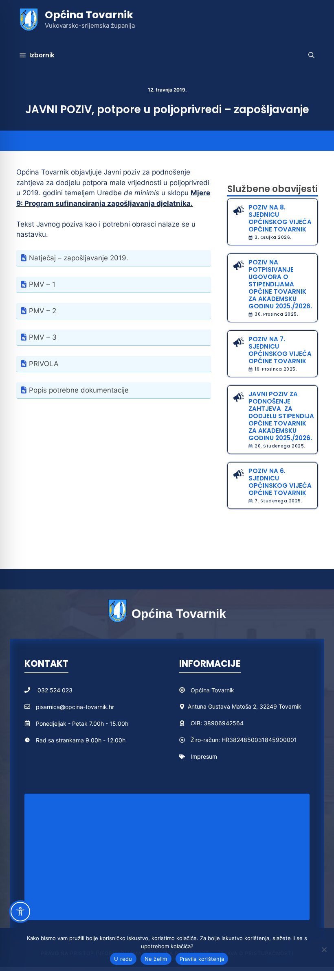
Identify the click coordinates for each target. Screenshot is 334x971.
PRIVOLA (44, 364)
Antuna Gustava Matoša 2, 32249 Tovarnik (244, 706)
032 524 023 (55, 690)
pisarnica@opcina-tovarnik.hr (75, 706)
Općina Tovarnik (89, 15)
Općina (201, 690)
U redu (123, 959)
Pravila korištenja (202, 959)
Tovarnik (222, 690)
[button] (311, 55)
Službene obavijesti (272, 189)
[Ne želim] (324, 949)
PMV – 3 (43, 337)
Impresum (204, 756)
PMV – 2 (42, 311)
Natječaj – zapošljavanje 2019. (78, 258)
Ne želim (156, 959)
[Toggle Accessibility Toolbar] (20, 911)
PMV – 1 (42, 284)
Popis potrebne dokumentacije (79, 390)
